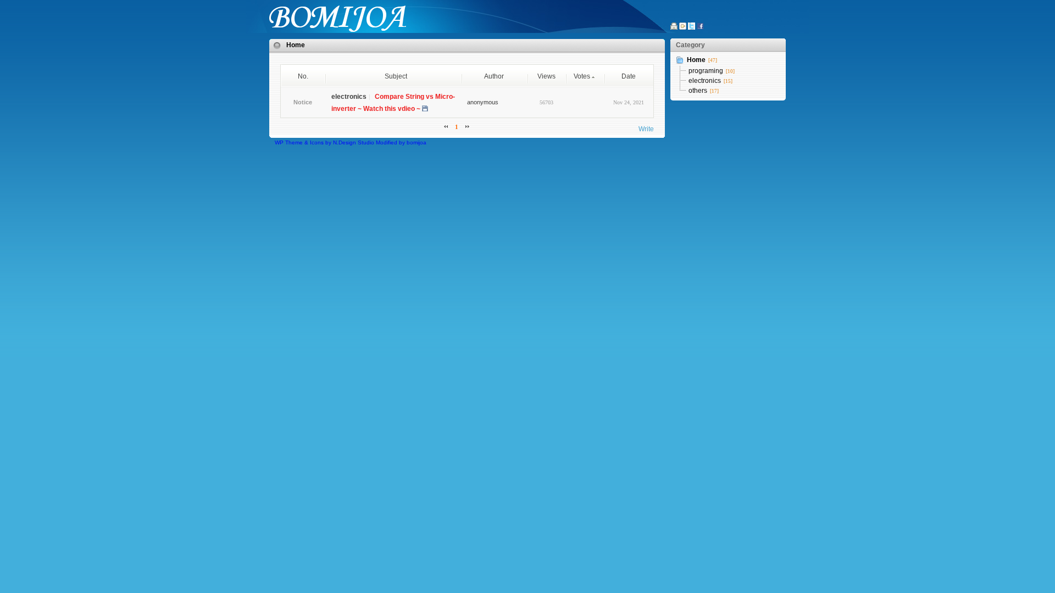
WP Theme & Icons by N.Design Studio (324, 142)
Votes (582, 76)
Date (628, 76)
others (697, 90)
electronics (704, 81)
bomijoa (416, 142)
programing (705, 71)
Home (295, 45)
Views (546, 76)
